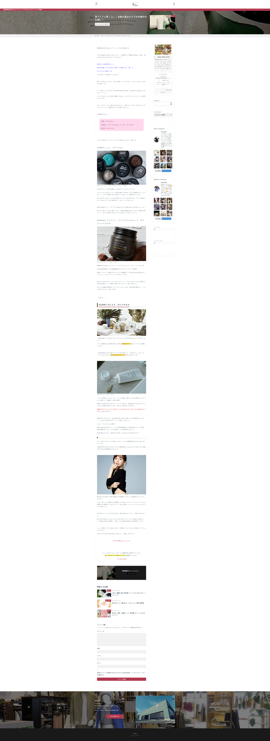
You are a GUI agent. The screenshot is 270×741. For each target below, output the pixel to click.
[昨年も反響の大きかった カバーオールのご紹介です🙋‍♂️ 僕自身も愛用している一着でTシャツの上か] (157, 165)
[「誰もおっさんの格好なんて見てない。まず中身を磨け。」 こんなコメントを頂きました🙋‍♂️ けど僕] (169, 159)
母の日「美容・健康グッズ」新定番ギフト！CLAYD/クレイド (128, 614)
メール (99, 655)
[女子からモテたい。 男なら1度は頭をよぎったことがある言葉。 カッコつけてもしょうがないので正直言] (157, 159)
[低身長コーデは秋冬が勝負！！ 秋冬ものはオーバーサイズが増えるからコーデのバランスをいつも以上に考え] (169, 207)
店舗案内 (108, 600)
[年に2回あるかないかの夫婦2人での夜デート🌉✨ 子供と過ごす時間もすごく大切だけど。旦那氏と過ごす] (157, 213)
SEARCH (156, 100)
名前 (98, 648)
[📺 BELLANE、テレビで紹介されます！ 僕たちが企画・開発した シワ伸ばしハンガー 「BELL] (157, 153)
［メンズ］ (157, 227)
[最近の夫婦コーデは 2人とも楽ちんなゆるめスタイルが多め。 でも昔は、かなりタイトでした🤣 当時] (163, 153)
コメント (100, 631)
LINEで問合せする (114, 716)
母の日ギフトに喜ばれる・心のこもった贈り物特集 (128, 603)
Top (267, 737)
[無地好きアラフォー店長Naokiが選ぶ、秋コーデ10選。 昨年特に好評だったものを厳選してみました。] (169, 165)
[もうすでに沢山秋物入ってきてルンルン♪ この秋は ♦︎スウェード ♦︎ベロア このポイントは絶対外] (157, 207)
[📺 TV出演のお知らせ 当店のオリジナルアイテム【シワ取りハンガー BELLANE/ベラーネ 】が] (163, 213)
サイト (99, 663)
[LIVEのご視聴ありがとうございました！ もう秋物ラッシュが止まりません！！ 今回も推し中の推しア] (157, 200)
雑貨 (107, 24)
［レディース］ (158, 241)
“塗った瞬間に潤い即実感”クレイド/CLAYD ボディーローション (129, 594)
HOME (97, 35)
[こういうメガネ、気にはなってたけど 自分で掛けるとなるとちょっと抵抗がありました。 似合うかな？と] (163, 159)
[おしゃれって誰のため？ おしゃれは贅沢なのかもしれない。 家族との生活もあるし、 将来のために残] (163, 165)
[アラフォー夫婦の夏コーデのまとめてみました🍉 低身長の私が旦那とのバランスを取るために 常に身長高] (169, 200)
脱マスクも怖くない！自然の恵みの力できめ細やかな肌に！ (118, 35)
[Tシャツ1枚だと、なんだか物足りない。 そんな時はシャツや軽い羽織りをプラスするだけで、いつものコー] (169, 153)
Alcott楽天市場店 (121, 559)
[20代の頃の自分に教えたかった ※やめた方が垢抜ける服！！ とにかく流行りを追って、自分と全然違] (163, 200)
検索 (171, 103)
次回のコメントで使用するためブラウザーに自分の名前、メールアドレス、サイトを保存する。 (121, 674)
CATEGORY (157, 112)
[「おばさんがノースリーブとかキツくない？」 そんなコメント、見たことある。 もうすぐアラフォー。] (169, 213)
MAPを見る (168, 90)
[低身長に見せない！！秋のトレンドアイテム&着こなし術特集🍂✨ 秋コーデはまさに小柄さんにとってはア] (163, 207)
